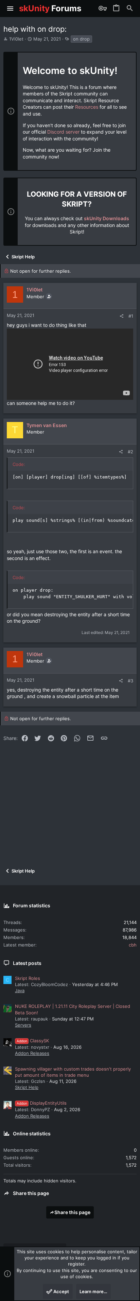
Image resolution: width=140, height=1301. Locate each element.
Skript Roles (27, 978)
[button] (10, 8)
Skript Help (26, 1087)
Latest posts (27, 963)
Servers (23, 1025)
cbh (133, 945)
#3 (130, 680)
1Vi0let (16, 39)
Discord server (63, 132)
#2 (130, 451)
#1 (130, 316)
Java (19, 990)
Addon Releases (32, 1053)
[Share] (121, 316)
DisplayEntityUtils (42, 1103)
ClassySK (33, 1040)
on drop (81, 39)
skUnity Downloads (106, 218)
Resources (86, 107)
